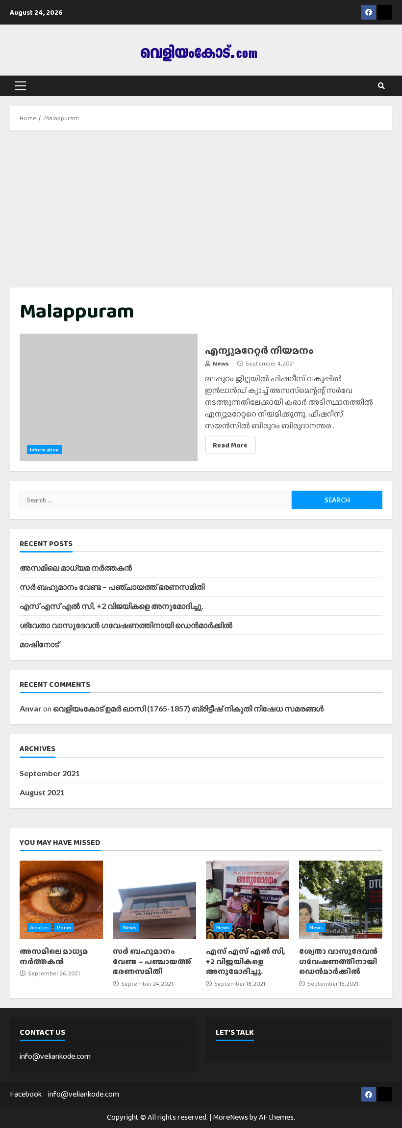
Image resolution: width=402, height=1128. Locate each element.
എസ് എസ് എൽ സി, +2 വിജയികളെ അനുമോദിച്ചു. (111, 605)
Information (44, 449)
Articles (39, 927)
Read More (230, 445)
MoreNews (230, 1117)
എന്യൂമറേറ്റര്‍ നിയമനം (109, 397)
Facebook (26, 1094)
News (220, 363)
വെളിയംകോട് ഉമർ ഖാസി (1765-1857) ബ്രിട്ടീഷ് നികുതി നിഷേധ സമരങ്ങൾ (188, 708)
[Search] (381, 86)
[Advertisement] (201, 209)
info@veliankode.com (55, 1056)
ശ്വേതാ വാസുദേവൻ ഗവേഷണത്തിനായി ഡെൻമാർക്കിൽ (126, 625)
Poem (64, 927)
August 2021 (42, 792)
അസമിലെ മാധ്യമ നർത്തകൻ (76, 567)
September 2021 (50, 773)
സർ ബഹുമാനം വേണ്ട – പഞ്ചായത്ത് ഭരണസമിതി (112, 586)
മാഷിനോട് (39, 644)
